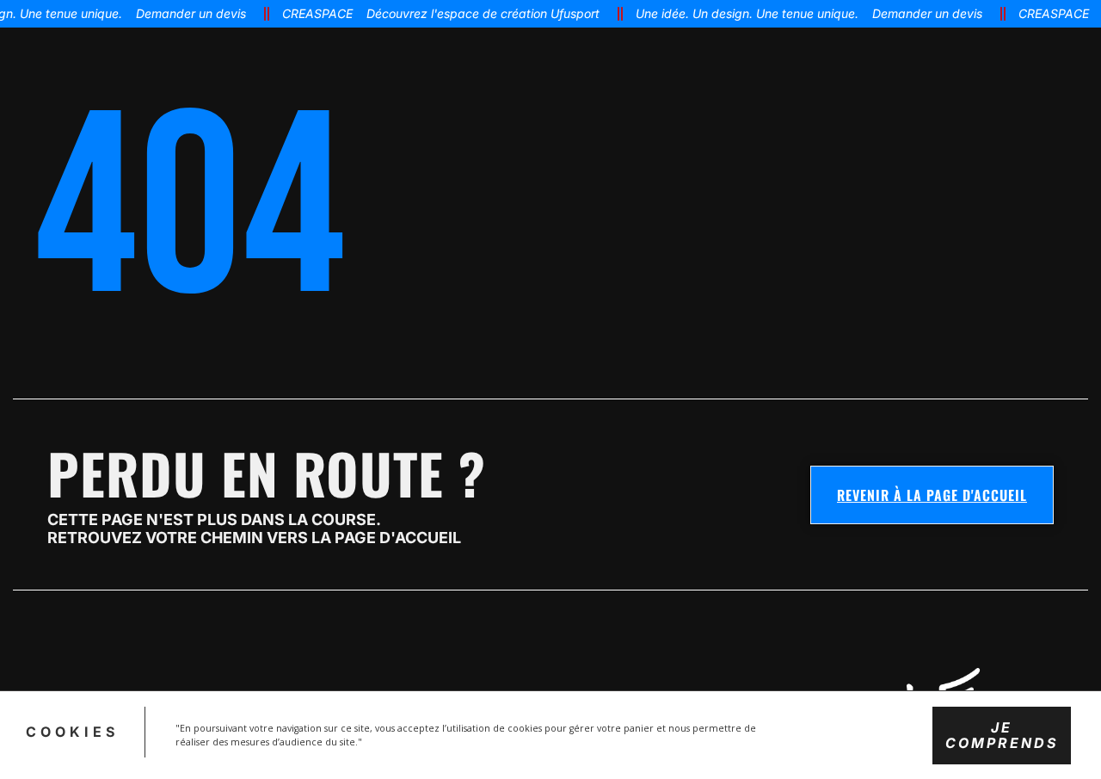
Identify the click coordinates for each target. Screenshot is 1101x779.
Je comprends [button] (1001, 734)
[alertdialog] (550, 14)
